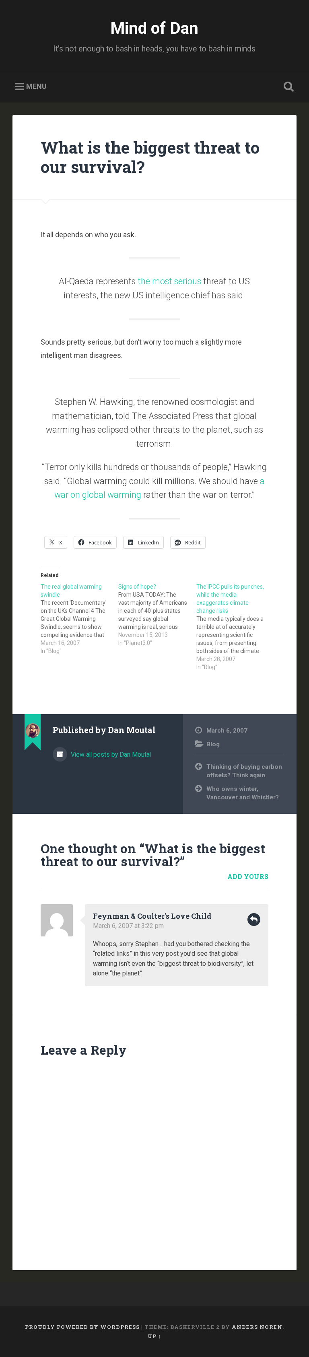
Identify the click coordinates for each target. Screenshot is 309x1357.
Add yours (247, 876)
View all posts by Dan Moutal (110, 754)
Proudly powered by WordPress (82, 1327)
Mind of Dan (154, 28)
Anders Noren (257, 1327)
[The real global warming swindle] (79, 619)
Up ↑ (154, 1336)
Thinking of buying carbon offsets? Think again (244, 771)
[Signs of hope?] (157, 615)
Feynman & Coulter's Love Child (152, 916)
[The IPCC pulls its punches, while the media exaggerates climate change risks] (235, 627)
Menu (36, 86)
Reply (253, 919)
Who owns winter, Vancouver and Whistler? (242, 793)
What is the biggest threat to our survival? (150, 157)
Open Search (287, 87)
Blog (213, 744)
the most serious (169, 281)
